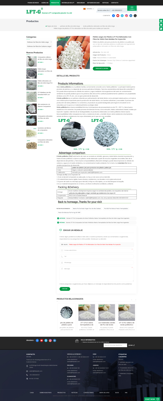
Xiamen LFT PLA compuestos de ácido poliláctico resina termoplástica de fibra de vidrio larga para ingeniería (97, 218)
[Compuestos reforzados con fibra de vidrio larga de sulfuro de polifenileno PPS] (31, 144)
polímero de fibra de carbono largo (39, 46)
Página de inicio (33, 2)
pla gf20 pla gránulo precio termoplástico (116, 209)
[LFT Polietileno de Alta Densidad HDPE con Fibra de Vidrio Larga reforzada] (31, 97)
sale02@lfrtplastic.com (35, 371)
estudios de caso (93, 2)
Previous (132, 299)
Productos (55, 2)
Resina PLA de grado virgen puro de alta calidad (87, 209)
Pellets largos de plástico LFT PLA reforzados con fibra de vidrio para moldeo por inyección (95, 244)
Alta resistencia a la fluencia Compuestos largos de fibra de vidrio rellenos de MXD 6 (45, 106)
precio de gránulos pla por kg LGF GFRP (69, 213)
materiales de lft (68, 2)
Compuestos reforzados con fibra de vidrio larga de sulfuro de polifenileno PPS (45, 141)
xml (126, 393)
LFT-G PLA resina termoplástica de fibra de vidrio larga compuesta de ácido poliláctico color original (87, 324)
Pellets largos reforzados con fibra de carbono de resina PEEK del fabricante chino (45, 70)
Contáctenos (88, 393)
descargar (81, 2)
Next (135, 299)
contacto (114, 2)
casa (32, 393)
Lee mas (40, 62)
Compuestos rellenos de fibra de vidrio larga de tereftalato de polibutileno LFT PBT (45, 58)
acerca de (44, 2)
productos (61, 393)
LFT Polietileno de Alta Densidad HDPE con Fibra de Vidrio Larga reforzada (44, 94)
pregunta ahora (102, 69)
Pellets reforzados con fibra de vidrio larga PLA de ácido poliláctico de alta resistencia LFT (45, 82)
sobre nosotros (45, 393)
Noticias (105, 2)
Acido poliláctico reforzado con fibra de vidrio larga (99, 26)
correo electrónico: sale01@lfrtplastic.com (73, 361)
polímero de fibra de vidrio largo (70, 26)
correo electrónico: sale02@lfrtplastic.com (73, 372)
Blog (117, 393)
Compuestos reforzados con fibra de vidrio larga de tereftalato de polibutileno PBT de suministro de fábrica (45, 117)
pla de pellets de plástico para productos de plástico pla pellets (67, 324)
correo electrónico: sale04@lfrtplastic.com (73, 383)
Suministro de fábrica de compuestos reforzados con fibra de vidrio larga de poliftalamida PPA (45, 129)
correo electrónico (132, 9)
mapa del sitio (104, 393)
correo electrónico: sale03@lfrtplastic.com (99, 372)
